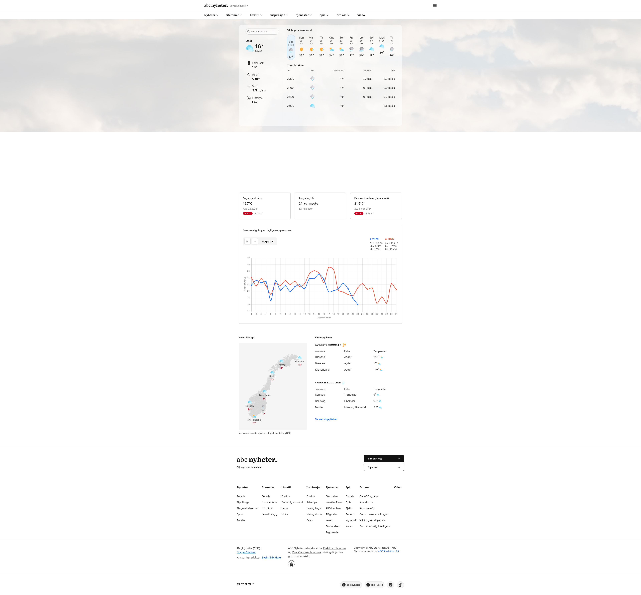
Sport (240, 514)
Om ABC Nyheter (369, 496)
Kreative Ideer (334, 502)
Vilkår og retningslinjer (373, 520)
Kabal (349, 526)
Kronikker (267, 508)
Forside (241, 496)
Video (361, 15)
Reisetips (311, 502)
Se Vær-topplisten (326, 419)
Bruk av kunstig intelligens (375, 526)
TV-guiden (332, 514)
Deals (309, 520)
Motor (284, 514)
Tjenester (302, 15)
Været (329, 520)
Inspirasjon (277, 15)
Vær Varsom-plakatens (306, 552)
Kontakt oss (366, 502)
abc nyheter (353, 584)
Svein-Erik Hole (271, 557)
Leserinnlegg (269, 514)
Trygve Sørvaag (246, 552)
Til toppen (244, 584)
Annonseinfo (367, 508)
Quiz (348, 502)
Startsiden (332, 496)
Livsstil (254, 15)
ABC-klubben (333, 508)
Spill (323, 15)
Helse (284, 508)
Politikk (241, 520)
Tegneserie (332, 532)
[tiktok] (400, 584)
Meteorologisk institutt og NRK (275, 433)
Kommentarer (270, 502)
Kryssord (351, 520)
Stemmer (232, 15)
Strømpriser (333, 526)
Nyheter (209, 15)
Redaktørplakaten (334, 548)
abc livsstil (377, 584)
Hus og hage (313, 508)
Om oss (341, 15)
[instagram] (390, 584)
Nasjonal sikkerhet (247, 508)
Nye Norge (243, 502)
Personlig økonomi (292, 502)
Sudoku (350, 514)
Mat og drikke (314, 514)
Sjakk (349, 508)
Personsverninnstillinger (374, 514)
